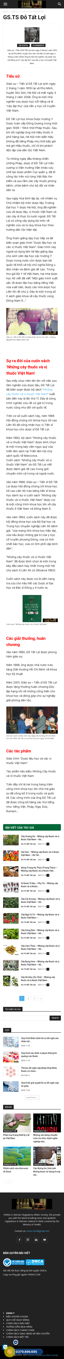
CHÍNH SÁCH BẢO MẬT (18, 1323)
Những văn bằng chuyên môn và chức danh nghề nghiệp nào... (45, 1138)
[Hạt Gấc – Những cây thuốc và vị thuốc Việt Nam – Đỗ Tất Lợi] (11, 855)
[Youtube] (44, 1240)
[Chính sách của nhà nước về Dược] (17, 1156)
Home (6, 11)
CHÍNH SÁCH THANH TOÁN (20, 1330)
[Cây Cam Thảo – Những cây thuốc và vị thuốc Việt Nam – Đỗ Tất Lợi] (11, 949)
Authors (14, 11)
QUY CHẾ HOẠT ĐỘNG (17, 1319)
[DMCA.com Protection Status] (34, 1264)
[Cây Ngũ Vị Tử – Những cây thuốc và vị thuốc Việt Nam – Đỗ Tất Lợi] (11, 918)
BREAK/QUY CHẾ (10, 1131)
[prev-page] (5, 1181)
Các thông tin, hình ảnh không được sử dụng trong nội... (46, 1171)
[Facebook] (19, 1240)
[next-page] (41, 998)
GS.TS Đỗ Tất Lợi (28, 844)
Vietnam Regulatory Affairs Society (43, 1355)
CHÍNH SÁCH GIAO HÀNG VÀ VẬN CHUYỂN (28, 1333)
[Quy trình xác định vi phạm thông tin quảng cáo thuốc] (11, 1057)
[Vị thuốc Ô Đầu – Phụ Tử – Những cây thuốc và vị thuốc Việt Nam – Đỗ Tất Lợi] (11, 887)
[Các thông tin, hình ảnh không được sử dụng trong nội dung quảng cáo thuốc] (47, 1156)
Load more (31, 1097)
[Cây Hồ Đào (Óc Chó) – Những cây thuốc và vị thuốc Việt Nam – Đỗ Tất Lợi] (11, 981)
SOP (7, 1030)
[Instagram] (28, 1240)
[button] (5, 4)
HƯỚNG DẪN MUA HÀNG (19, 1326)
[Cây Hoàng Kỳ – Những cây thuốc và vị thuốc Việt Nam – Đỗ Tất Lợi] (11, 840)
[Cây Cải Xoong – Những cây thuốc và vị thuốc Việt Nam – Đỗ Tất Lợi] (11, 902)
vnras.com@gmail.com (38, 1230)
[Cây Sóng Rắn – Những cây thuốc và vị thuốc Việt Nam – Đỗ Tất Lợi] (11, 934)
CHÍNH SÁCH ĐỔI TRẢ (17, 1336)
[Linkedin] (36, 1240)
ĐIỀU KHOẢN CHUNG (17, 1316)
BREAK (8, 1107)
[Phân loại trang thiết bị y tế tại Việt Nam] (17, 1123)
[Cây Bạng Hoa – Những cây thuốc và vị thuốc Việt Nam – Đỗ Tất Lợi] (11, 965)
